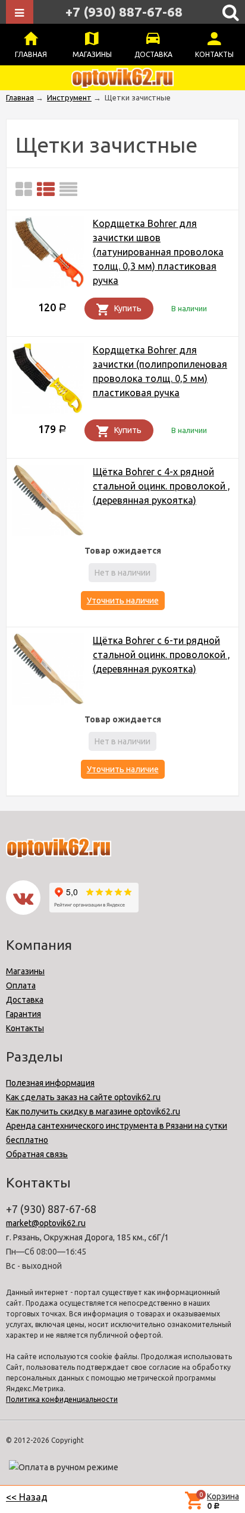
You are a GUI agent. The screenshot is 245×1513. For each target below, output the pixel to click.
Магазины (92, 54)
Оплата (21, 985)
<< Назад (27, 1497)
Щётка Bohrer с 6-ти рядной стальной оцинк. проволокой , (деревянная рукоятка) (161, 654)
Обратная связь (37, 1154)
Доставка (153, 54)
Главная (31, 54)
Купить (128, 308)
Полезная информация (50, 1083)
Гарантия (23, 1014)
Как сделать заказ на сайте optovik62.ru (83, 1097)
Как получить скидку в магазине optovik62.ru (93, 1111)
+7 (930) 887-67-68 (124, 11)
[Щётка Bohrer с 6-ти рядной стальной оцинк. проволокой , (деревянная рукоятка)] (48, 671)
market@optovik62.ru (46, 1223)
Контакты (214, 54)
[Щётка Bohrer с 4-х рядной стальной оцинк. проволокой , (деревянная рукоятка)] (48, 502)
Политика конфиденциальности (62, 1399)
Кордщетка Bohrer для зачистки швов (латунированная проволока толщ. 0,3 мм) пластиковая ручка (158, 252)
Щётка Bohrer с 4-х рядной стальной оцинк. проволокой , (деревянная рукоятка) (161, 486)
